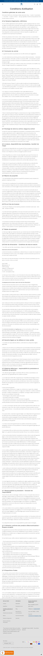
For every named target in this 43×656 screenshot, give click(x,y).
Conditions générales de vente (8, 609)
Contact (4, 603)
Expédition (5, 606)
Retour (4, 615)
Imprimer (17, 618)
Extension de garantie (7, 618)
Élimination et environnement (19, 612)
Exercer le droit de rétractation (6, 621)
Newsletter (18, 603)
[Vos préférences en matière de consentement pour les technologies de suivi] (41, 654)
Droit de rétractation (20, 615)
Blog (16, 608)
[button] (2, 4)
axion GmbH (8, 647)
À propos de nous (19, 606)
